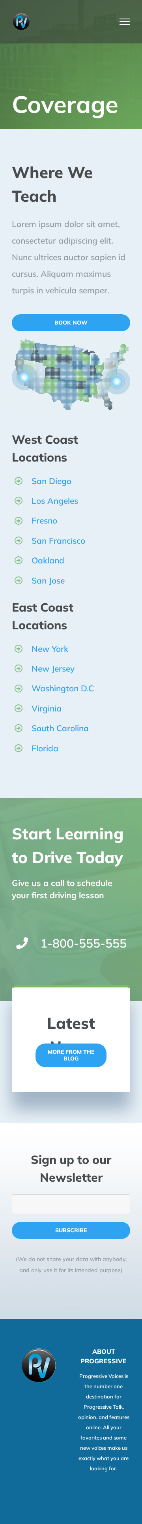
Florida (45, 748)
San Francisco (58, 540)
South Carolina (60, 728)
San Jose (48, 580)
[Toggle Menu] (125, 22)
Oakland (48, 560)
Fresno (44, 520)
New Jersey (53, 668)
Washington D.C (63, 688)
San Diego (51, 481)
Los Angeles (55, 500)
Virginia (47, 708)
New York (50, 649)
